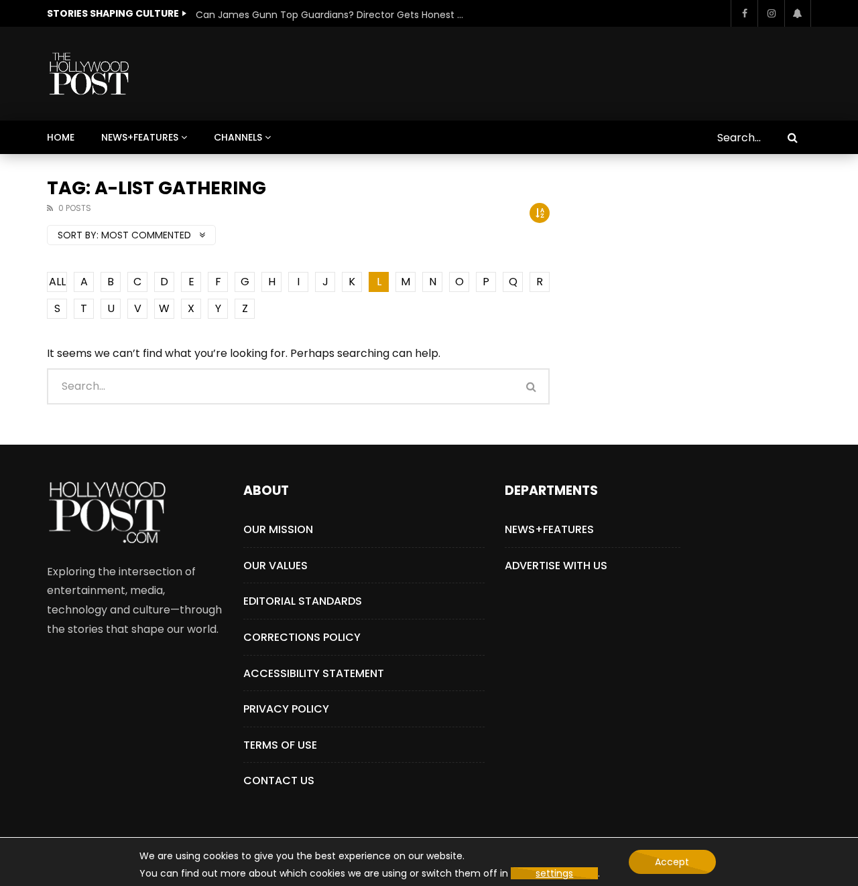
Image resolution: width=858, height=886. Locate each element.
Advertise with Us (556, 565)
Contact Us (278, 780)
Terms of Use (280, 745)
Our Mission (278, 529)
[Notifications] (797, 13)
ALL (57, 281)
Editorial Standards (302, 601)
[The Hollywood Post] (89, 73)
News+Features (139, 137)
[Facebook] (744, 13)
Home (60, 137)
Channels (238, 137)
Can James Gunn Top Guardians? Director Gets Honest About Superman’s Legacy (330, 14)
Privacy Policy (286, 709)
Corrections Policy (302, 637)
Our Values (275, 565)
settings (554, 873)
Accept (672, 862)
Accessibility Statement (313, 673)
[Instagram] (770, 13)
